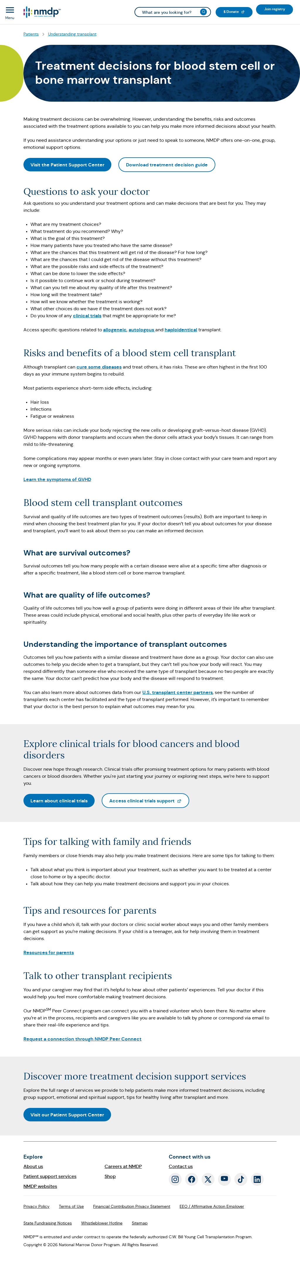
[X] (208, 1179)
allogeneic (115, 330)
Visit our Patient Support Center (67, 1115)
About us (33, 1166)
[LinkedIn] (257, 1179)
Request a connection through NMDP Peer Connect (82, 1039)
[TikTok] (240, 1179)
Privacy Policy (36, 1206)
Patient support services (49, 1176)
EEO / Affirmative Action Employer (212, 1206)
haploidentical (181, 330)
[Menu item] (42, 12)
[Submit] (203, 11)
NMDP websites (40, 1186)
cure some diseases (99, 367)
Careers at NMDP (123, 1166)
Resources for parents (48, 952)
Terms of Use (71, 1206)
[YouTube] (224, 1179)
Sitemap (140, 1223)
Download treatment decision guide (167, 165)
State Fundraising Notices (47, 1223)
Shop (110, 1176)
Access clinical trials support (149, 800)
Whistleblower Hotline (101, 1223)
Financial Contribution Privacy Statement (131, 1206)
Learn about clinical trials (59, 801)
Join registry (278, 8)
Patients (31, 34)
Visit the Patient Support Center (67, 165)
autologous (142, 330)
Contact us (181, 1166)
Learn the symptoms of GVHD (57, 479)
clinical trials (87, 316)
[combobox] (172, 12)
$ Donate (238, 11)
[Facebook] (191, 1179)
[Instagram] (175, 1179)
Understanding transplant (72, 34)
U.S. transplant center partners (177, 692)
